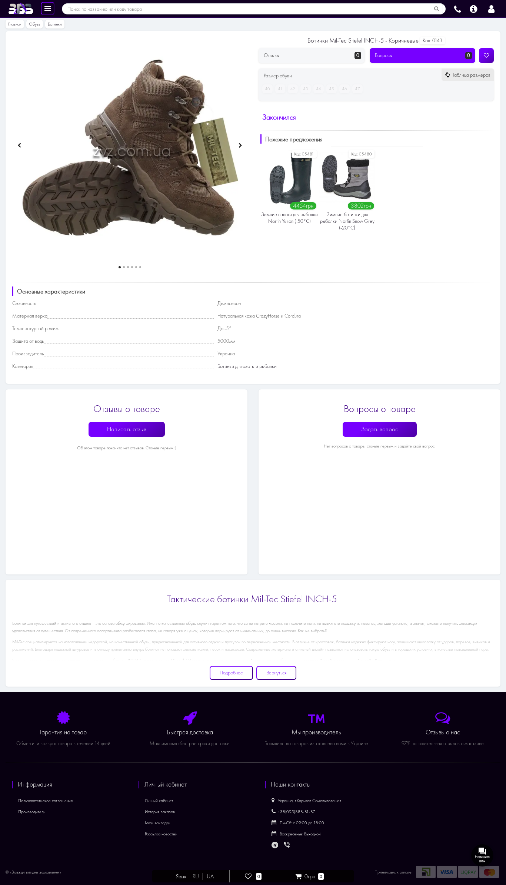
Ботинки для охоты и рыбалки (247, 366)
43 (305, 88)
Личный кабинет (159, 800)
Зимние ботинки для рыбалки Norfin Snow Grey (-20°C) (347, 221)
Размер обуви (377, 75)
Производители (32, 811)
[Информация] (473, 8)
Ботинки (55, 24)
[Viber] (287, 845)
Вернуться (276, 673)
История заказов (160, 811)
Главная (14, 24)
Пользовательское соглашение (45, 800)
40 (267, 88)
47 (357, 88)
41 (280, 88)
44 (318, 88)
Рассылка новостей (161, 834)
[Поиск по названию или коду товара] (436, 8)
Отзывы (311, 55)
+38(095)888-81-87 (296, 811)
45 (331, 88)
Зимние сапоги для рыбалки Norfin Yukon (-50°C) (289, 217)
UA (210, 876)
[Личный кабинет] (491, 8)
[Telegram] (275, 845)
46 (344, 88)
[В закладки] (486, 55)
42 (292, 88)
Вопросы (422, 55)
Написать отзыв (126, 429)
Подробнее (231, 673)
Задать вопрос (379, 429)
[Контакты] (457, 8)
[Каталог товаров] (47, 8)
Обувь (34, 24)
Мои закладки (157, 822)
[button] (120, 267)
